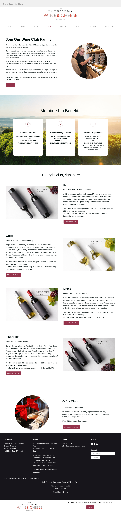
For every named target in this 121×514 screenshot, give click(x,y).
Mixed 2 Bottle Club (71, 323)
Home (10, 26)
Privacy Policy (74, 482)
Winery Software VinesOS (60, 486)
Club (55, 492)
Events (77, 26)
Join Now (10, 85)
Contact (63, 488)
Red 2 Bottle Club (70, 221)
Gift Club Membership (71, 427)
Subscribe (94, 450)
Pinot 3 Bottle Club (13, 373)
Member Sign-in (8, 4)
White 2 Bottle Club (13, 275)
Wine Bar (63, 26)
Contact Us (109, 26)
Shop (36, 26)
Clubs (49, 26)
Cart (16, 4)
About (23, 26)
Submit (90, 507)
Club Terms (46, 482)
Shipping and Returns (59, 482)
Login (57, 488)
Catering (92, 26)
